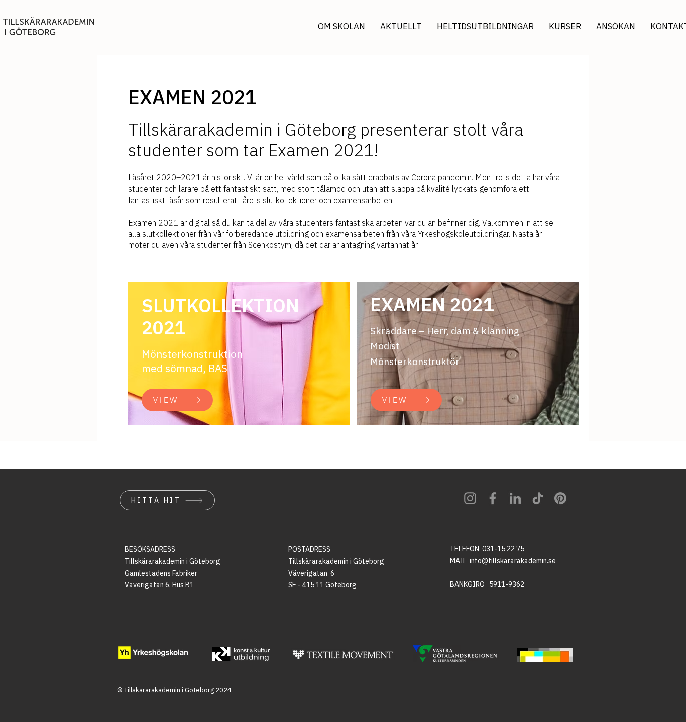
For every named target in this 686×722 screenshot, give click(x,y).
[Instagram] (470, 498)
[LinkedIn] (515, 498)
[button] (616, 26)
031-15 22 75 (503, 548)
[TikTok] (538, 498)
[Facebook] (493, 498)
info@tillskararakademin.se (513, 560)
